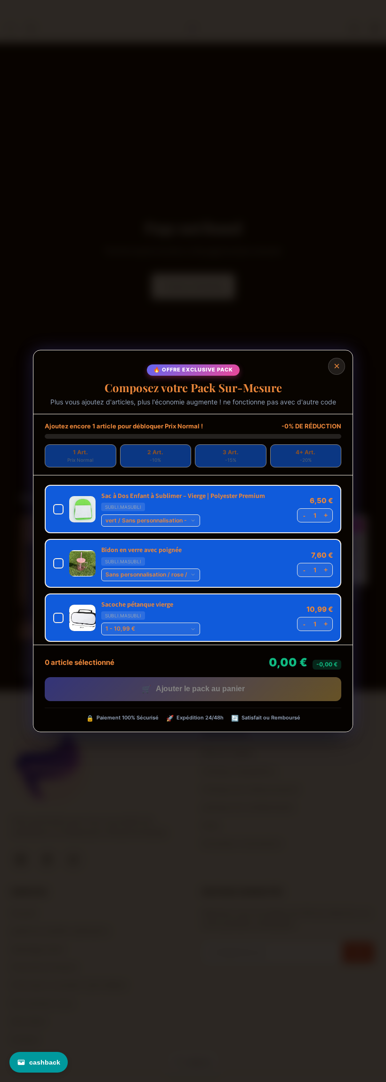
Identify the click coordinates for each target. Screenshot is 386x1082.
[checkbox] (193, 509)
